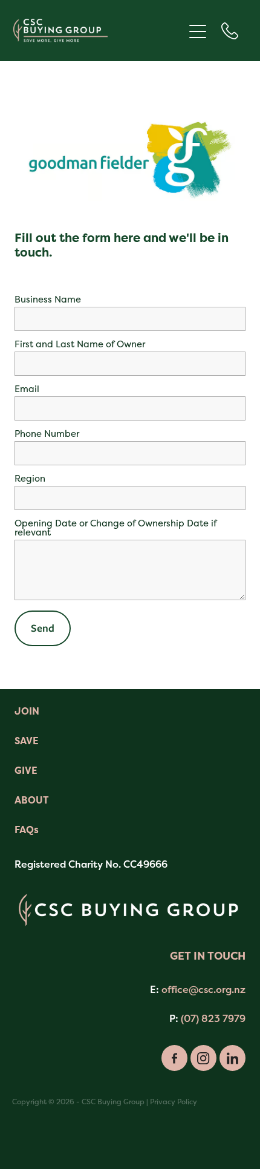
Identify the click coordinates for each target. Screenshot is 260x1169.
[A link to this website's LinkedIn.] (232, 1058)
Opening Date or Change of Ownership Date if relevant (115, 528)
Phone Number (47, 433)
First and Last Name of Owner (80, 344)
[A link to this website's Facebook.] (174, 1058)
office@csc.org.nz (203, 989)
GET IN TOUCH (207, 956)
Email (27, 388)
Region (30, 478)
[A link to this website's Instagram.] (203, 1058)
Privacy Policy (173, 1102)
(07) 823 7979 (213, 1018)
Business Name (48, 299)
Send (42, 628)
